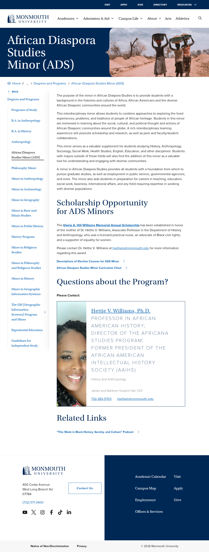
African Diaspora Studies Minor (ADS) (97, 83)
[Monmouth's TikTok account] (60, 512)
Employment (145, 500)
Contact (80, 488)
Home (16, 83)
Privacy (82, 546)
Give (140, 5)
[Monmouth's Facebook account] (51, 512)
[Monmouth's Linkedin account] (69, 512)
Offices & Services (149, 511)
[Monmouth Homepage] (28, 18)
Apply (123, 5)
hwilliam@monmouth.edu (130, 248)
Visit (107, 5)
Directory (160, 5)
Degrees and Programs (50, 83)
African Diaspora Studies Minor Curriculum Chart (89, 268)
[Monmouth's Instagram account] (42, 512)
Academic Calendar (150, 476)
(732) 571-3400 (32, 502)
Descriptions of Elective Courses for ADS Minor (88, 261)
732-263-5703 (101, 399)
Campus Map (145, 488)
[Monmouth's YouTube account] (24, 512)
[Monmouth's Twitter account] (33, 512)
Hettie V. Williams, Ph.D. (121, 311)
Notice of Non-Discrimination (50, 546)
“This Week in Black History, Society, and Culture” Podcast (95, 432)
